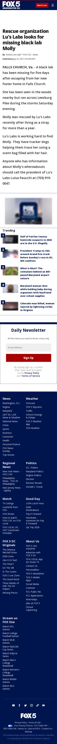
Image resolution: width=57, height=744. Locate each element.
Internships (31, 599)
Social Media (32, 584)
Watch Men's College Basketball (9, 662)
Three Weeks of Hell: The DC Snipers (11, 586)
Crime (6, 425)
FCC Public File (33, 591)
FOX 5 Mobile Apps (33, 579)
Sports (6, 428)
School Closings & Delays (34, 416)
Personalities (32, 569)
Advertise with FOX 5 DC (33, 554)
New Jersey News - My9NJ (12, 489)
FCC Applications (34, 595)
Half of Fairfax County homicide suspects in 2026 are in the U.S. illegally (36, 240)
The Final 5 (8, 563)
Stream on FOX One (10, 620)
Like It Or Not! (10, 560)
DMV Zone (8, 556)
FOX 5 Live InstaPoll (31, 547)
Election (30, 479)
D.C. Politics (32, 467)
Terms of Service (30, 375)
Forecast (30, 403)
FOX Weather (33, 428)
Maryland (7, 410)
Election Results (34, 482)
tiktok (37, 705)
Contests (30, 587)
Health (6, 440)
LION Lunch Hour (35, 503)
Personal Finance (11, 444)
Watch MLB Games (9, 641)
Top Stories (8, 454)
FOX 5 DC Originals (9, 543)
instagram (31, 705)
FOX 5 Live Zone (11, 575)
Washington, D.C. (11, 403)
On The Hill (8, 567)
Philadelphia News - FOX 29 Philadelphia (10, 481)
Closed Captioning (31, 608)
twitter (25, 705)
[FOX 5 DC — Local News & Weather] (12, 5)
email (43, 705)
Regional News (9, 465)
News (35, 54)
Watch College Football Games (11, 635)
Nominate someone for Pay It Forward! (35, 520)
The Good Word (11, 579)
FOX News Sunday (8, 449)
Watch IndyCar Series (10, 655)
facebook (19, 705)
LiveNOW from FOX (10, 509)
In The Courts (9, 571)
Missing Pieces (10, 592)
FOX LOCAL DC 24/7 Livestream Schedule (11, 530)
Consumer (8, 436)
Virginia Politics (33, 475)
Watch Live (42, 5)
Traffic (29, 410)
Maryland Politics (34, 471)
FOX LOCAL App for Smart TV (34, 561)
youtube (13, 705)
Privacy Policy (32, 372)
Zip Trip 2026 (32, 527)
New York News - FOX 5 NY (11, 473)
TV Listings (8, 503)
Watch (7, 499)
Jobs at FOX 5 (33, 603)
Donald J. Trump (34, 486)
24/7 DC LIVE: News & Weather (11, 416)
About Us (32, 541)
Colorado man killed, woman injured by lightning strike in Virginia (37, 307)
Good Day (33, 499)
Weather (32, 398)
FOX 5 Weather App (33, 423)
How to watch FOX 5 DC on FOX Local (12, 520)
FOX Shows (8, 513)
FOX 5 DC (27, 54)
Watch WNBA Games (9, 681)
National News (10, 421)
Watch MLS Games (8, 687)
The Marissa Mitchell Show (10, 551)
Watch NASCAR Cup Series (10, 648)
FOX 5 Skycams (34, 406)
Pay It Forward (33, 513)
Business (7, 432)
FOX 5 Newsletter (35, 573)
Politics (31, 463)
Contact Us (31, 565)
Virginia (6, 406)
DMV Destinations (32, 509)
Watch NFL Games (8, 628)
